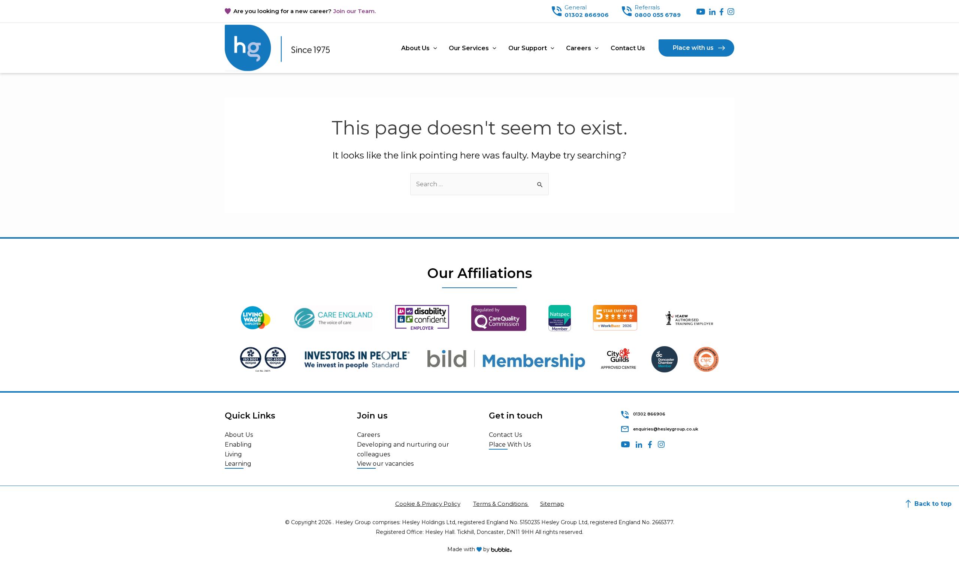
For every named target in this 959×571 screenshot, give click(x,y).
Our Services (469, 48)
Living (233, 454)
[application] (433, 48)
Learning (238, 463)
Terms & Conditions (501, 503)
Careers (578, 48)
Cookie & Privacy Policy (427, 503)
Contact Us (628, 48)
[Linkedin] (713, 11)
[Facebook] (721, 11)
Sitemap (552, 503)
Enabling (238, 444)
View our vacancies (385, 463)
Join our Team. (354, 11)
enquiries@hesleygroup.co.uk (665, 429)
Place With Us (510, 444)
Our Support (527, 48)
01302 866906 (587, 14)
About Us (415, 48)
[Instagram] (730, 11)
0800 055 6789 (658, 14)
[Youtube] (700, 11)
